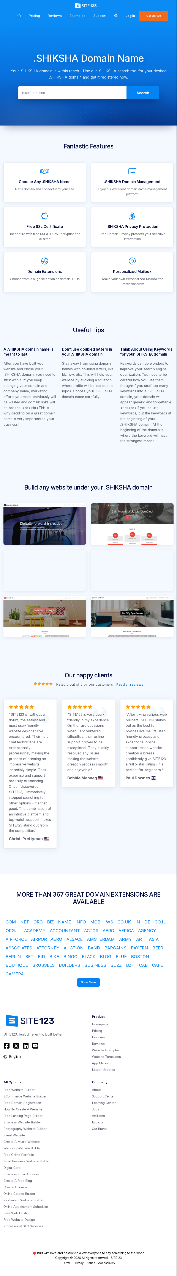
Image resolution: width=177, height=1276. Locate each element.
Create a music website (21, 1142)
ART (140, 939)
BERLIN (13, 956)
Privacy (79, 1263)
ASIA (154, 939)
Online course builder (19, 1194)
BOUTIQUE (17, 965)
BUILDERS (69, 965)
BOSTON (140, 956)
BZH (130, 965)
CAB (143, 965)
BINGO (70, 956)
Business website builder (22, 1122)
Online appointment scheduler (25, 1207)
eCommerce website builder (24, 1096)
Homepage (100, 1024)
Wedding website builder (22, 1148)
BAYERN (139, 948)
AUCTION (74, 948)
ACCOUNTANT (65, 930)
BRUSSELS (43, 965)
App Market (100, 1063)
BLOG (105, 956)
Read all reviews (129, 684)
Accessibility (106, 1263)
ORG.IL (13, 930)
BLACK (89, 956)
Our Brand (99, 1129)
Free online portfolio (18, 1155)
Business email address (21, 1174)
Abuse (91, 1263)
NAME (64, 922)
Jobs (95, 1109)
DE (147, 922)
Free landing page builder (23, 1116)
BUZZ (116, 965)
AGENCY (147, 930)
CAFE (157, 965)
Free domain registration (22, 1103)
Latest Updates (103, 1070)
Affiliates (98, 1116)
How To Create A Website (22, 1109)
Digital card (12, 1168)
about (96, 1090)
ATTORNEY (47, 948)
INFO (80, 922)
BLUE (121, 956)
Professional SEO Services (23, 1226)
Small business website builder (26, 1161)
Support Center (103, 1096)
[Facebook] (7, 1045)
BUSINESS (95, 965)
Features (98, 1037)
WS (109, 922)
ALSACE (74, 939)
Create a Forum (15, 1187)
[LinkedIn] (25, 1045)
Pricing (34, 16)
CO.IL (160, 922)
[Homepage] (19, 16)
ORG (38, 922)
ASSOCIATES (19, 948)
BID (41, 956)
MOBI (96, 922)
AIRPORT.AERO (46, 939)
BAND (94, 948)
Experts (97, 1122)
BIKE (54, 956)
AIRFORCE (16, 939)
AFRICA (126, 930)
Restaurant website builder (23, 1200)
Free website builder (19, 1090)
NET (24, 922)
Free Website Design (19, 1220)
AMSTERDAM (101, 939)
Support (100, 16)
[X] (16, 1045)
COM (11, 922)
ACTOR (91, 930)
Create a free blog (17, 1181)
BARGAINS (115, 948)
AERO (108, 930)
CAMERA (15, 973)
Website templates (106, 1057)
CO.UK (124, 922)
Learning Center (104, 1103)
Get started (153, 15)
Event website (14, 1135)
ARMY (125, 939)
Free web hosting (16, 1213)
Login (130, 16)
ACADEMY (35, 930)
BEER (157, 948)
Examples (78, 16)
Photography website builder (25, 1129)
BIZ (50, 922)
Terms (66, 1263)
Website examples (106, 1050)
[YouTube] (35, 1045)
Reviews (55, 16)
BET (29, 956)
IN (137, 922)
